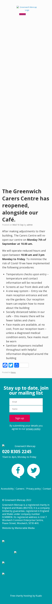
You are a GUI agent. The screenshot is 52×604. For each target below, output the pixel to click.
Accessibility (7, 488)
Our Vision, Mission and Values (26, 171)
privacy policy (33, 428)
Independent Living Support (25, 53)
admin (30, 224)
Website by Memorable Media (18, 528)
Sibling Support (19, 79)
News (13, 372)
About (8, 137)
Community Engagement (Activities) (28, 56)
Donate (16, 122)
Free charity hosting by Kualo (26, 595)
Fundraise (17, 125)
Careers (20, 488)
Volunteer (17, 128)
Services (9, 39)
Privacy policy (33, 488)
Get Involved (11, 91)
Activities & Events (13, 86)
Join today (15, 107)
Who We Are (18, 168)
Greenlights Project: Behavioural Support (31, 76)
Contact (47, 488)
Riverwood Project (21, 61)
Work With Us (18, 131)
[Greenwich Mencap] (26, 9)
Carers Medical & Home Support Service (30, 59)
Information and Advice (23, 50)
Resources (10, 89)
